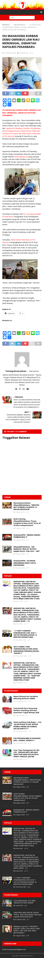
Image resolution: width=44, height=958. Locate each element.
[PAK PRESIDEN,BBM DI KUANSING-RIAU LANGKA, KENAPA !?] (7, 740)
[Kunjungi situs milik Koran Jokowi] (16, 389)
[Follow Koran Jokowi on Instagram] (22, 389)
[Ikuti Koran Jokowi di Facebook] (18, 389)
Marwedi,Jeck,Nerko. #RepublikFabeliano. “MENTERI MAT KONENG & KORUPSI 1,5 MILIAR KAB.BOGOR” (26, 506)
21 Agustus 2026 (20, 512)
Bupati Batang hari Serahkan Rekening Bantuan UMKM (25, 697)
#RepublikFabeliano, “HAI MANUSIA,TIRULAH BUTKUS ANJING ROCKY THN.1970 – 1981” (26, 549)
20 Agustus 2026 (20, 528)
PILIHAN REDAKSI (11, 691)
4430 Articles (34, 371)
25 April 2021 (19, 682)
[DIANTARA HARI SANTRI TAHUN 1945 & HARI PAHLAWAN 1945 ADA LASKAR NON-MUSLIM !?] (7, 915)
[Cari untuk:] (22, 17)
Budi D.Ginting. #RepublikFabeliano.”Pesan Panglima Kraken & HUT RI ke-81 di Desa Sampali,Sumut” (27, 522)
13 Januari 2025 (19, 715)
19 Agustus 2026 (20, 540)
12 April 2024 (19, 905)
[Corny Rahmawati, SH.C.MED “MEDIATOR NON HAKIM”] (7, 903)
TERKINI (7, 497)
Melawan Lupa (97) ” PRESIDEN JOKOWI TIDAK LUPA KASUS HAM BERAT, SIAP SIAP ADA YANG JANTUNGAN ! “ (26, 929)
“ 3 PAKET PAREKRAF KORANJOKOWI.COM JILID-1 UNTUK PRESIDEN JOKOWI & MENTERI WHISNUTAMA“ (25, 634)
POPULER (8, 576)
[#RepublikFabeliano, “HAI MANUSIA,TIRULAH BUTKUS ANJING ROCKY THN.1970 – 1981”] (7, 549)
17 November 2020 (21, 656)
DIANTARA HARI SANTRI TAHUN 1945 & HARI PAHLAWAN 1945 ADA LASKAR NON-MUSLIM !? (27, 914)
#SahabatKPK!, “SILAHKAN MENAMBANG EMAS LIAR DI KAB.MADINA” (24, 563)
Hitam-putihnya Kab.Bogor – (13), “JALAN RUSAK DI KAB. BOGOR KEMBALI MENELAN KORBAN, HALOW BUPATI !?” (27, 725)
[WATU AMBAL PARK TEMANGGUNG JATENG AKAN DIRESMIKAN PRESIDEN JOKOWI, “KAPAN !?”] (7, 649)
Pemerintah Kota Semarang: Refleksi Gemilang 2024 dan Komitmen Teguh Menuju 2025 (26, 710)
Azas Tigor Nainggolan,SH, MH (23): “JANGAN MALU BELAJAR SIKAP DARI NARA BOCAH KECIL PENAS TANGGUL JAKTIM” (26, 753)
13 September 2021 (21, 701)
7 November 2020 (20, 640)
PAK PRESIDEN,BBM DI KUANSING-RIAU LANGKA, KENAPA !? (27, 739)
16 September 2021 (21, 731)
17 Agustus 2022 (20, 935)
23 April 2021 (19, 624)
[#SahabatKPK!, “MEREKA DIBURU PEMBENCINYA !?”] (7, 537)
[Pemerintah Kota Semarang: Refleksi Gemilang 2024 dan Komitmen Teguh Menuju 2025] (7, 710)
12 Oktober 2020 (10, 53)
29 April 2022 (19, 759)
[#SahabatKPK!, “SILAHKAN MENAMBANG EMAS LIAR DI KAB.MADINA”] (7, 563)
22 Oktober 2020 (20, 919)
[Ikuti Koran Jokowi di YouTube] (27, 389)
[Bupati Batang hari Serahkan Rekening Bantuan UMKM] (7, 698)
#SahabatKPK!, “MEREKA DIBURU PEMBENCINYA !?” (26, 536)
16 (27, 601)
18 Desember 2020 (21, 743)
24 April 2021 (19, 601)
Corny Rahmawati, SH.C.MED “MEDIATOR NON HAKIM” (24, 902)
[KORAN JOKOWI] (22, 8)
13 (27, 624)
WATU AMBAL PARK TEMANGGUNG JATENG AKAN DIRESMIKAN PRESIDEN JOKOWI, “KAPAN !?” (26, 650)
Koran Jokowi (23, 53)
